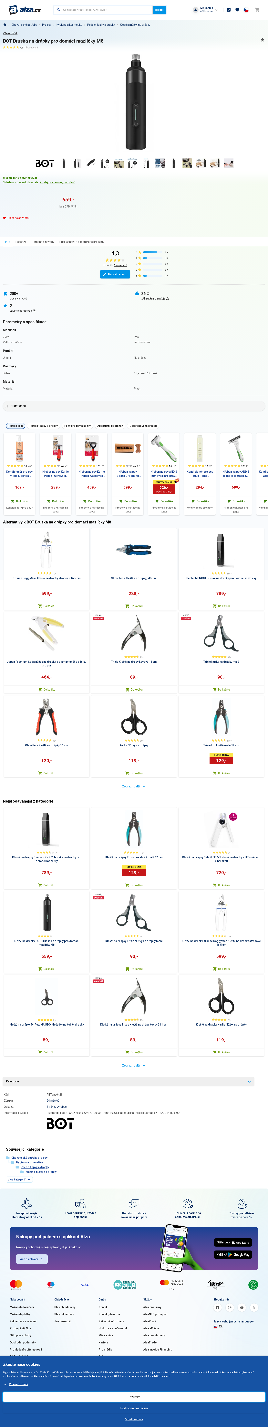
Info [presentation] (7, 241)
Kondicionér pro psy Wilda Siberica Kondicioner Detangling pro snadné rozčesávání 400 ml (19, 474)
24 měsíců (53, 1100)
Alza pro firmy (152, 1307)
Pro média (105, 1349)
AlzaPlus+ (149, 1321)
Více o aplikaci (28, 1259)
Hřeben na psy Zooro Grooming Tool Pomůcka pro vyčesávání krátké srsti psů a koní (127, 474)
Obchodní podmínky (23, 1342)
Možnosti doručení (22, 1307)
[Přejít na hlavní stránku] (25, 10)
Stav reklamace (64, 1314)
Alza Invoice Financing (157, 1349)
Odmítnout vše (134, 1419)
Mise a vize (106, 1335)
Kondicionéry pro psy (19, 507)
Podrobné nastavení (134, 1408)
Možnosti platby (20, 1314)
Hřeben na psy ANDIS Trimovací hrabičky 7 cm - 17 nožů (236, 474)
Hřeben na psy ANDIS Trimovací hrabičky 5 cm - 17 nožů (163, 474)
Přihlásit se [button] (206, 11)
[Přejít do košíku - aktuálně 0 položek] (257, 9)
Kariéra (103, 1342)
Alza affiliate (151, 1328)
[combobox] (103, 10)
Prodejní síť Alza (20, 1328)
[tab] (8, 241)
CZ (220, 1326)
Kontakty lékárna (109, 1314)
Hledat (159, 9)
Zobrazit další (131, 786)
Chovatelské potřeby (24, 24)
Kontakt (103, 1307)
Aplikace (104, 1356)
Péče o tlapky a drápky (101, 24)
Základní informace (111, 1321)
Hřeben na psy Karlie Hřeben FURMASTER (55, 473)
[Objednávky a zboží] (228, 9)
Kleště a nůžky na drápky (135, 24)
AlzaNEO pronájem (155, 1314)
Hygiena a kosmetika (69, 24)
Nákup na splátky (20, 1335)
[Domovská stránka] (4, 25)
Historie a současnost (113, 1328)
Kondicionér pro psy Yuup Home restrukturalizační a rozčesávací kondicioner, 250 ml (200, 474)
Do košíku (49, 606)
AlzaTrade (150, 1342)
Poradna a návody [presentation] (43, 241)
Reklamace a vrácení (23, 1321)
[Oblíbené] (237, 9)
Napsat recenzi (118, 274)
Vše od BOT (10, 33)
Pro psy (46, 24)
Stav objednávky (64, 1307)
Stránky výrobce (57, 1106)
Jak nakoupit (62, 1321)
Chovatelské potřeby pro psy (29, 1157)
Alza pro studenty (154, 1335)
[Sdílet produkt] (262, 40)
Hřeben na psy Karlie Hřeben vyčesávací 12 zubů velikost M (91, 474)
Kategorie (12, 1081)
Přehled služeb (19, 1356)
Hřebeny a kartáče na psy (55, 509)
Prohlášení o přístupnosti (26, 1349)
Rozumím (134, 1397)
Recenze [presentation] (20, 241)
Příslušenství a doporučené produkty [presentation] (81, 241)
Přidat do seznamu (18, 217)
